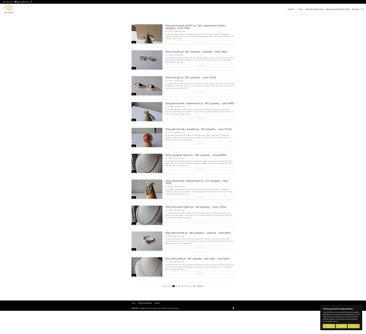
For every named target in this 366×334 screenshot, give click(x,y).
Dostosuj (329, 326)
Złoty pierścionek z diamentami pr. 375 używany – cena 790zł (196, 182)
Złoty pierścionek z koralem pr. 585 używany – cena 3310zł (198, 129)
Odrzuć (341, 326)
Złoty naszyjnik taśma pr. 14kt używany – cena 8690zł (195, 155)
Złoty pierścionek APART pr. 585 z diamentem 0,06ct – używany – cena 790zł (196, 27)
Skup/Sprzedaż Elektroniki (338, 9)
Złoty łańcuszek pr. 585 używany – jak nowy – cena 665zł (197, 258)
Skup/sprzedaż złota (315, 9)
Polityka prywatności (145, 303)
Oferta (291, 9)
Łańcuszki (177, 158)
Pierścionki (177, 31)
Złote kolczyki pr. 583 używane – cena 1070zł (190, 77)
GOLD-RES (135, 308)
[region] (341, 318)
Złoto (183, 31)
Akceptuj (353, 326)
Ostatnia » (200, 286)
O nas (300, 9)
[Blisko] (360, 307)
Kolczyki (176, 55)
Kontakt (355, 9)
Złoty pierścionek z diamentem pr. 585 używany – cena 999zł (199, 103)
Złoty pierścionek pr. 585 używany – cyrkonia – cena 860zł (198, 232)
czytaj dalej (199, 42)
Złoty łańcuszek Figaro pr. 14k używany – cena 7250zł (195, 207)
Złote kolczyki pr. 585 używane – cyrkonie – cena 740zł (196, 51)
